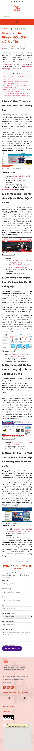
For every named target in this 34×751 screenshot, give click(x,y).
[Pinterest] (8, 687)
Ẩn (20, 73)
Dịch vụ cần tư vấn (8, 613)
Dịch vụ (6, 49)
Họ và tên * (5, 580)
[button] (17, 21)
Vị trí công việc (7, 588)
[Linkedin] (12, 687)
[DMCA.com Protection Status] (9, 717)
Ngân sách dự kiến (8, 621)
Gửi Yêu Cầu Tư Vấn (12, 648)
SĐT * (3, 605)
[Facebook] (4, 687)
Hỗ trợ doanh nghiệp (17, 49)
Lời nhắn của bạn (7, 629)
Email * (4, 597)
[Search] (29, 16)
